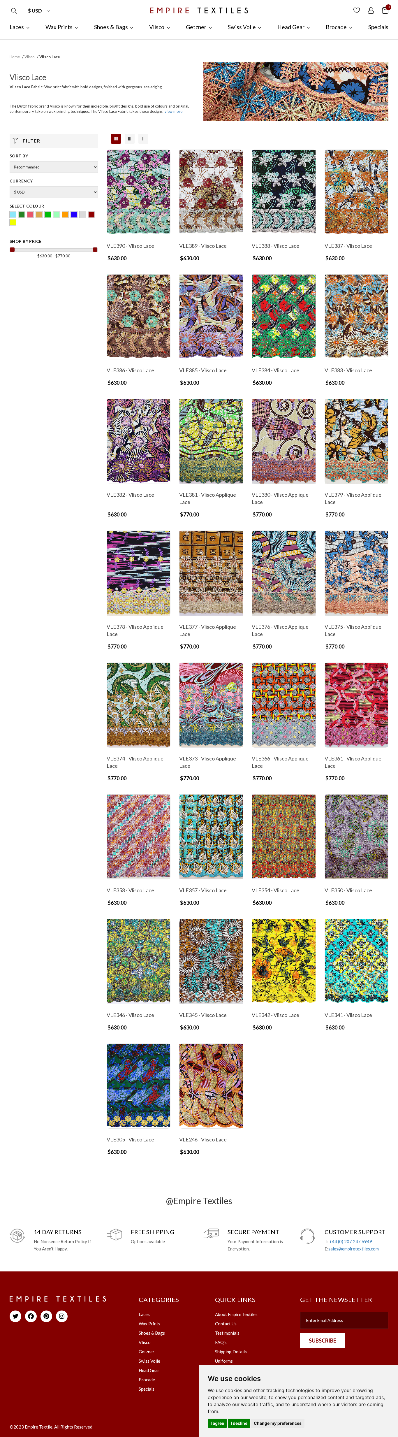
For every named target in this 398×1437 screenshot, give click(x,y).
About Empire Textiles (236, 1314)
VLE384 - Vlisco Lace (275, 370)
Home (15, 57)
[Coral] (30, 214)
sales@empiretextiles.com (353, 1248)
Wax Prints (149, 1323)
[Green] (48, 214)
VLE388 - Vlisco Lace (275, 246)
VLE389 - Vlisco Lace (203, 246)
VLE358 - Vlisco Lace (130, 890)
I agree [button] (217, 1423)
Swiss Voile (149, 1361)
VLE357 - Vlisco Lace (203, 890)
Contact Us (226, 1323)
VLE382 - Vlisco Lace (130, 494)
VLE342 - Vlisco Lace (275, 1015)
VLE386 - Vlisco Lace (130, 370)
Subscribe (322, 1340)
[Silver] (83, 214)
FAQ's (221, 1342)
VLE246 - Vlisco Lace (203, 1139)
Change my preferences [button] (278, 1423)
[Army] (21, 214)
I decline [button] (239, 1423)
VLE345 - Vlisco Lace (203, 1015)
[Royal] (74, 214)
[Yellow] (13, 222)
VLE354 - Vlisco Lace (275, 890)
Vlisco (29, 57)
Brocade (147, 1379)
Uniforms (224, 1361)
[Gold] (39, 214)
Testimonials (227, 1333)
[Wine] (91, 214)
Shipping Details (231, 1351)
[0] (385, 10)
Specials (146, 1389)
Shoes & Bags (152, 1333)
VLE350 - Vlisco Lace (348, 890)
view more (173, 111)
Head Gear (149, 1370)
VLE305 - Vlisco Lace (130, 1139)
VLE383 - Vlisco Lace (348, 370)
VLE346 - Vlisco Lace (130, 1015)
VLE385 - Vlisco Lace (203, 370)
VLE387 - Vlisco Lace (348, 246)
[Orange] (65, 214)
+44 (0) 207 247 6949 (350, 1241)
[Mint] (56, 214)
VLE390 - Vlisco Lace (130, 246)
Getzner (146, 1351)
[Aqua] (13, 214)
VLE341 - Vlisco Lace (348, 1015)
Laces (144, 1314)
